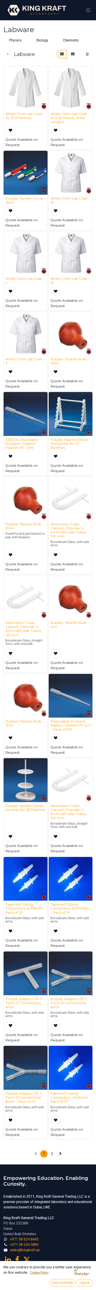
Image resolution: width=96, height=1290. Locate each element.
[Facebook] (17, 1259)
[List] (72, 54)
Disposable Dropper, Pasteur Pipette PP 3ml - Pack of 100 (70, 725)
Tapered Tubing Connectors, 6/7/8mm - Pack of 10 (25, 908)
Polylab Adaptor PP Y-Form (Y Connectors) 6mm (69, 1003)
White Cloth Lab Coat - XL (69, 200)
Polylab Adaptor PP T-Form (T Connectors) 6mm (24, 1003)
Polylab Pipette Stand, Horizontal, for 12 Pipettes (69, 444)
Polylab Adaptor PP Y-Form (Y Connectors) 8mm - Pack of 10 (24, 1097)
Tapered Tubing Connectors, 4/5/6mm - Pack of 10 (70, 1097)
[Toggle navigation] (88, 10)
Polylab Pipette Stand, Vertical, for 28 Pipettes (25, 808)
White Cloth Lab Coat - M (69, 281)
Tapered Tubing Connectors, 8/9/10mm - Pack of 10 (70, 908)
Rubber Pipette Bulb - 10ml (69, 361)
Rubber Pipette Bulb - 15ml (24, 723)
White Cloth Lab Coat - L (24, 281)
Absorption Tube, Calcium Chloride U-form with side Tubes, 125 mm (23, 629)
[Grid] (61, 54)
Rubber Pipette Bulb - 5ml (69, 625)
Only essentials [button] (62, 1282)
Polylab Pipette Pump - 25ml (25, 200)
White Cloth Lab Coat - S (24, 361)
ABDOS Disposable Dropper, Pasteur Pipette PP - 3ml (21, 444)
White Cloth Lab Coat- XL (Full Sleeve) (24, 116)
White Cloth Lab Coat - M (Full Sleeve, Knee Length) (69, 118)
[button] (10, 130)
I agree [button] (84, 1282)
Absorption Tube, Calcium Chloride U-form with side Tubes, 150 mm (68, 812)
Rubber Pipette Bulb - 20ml (24, 526)
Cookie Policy (39, 1272)
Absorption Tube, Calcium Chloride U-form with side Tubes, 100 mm (68, 530)
